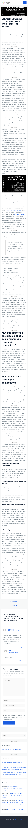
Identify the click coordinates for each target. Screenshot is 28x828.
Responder (22, 647)
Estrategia (12, 29)
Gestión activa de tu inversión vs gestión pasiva (14, 772)
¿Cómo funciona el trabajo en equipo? (16, 809)
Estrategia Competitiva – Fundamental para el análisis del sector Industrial (12, 789)
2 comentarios (5, 29)
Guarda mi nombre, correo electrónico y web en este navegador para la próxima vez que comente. (14, 717)
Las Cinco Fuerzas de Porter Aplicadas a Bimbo (14, 767)
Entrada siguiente (14, 605)
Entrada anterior (14, 601)
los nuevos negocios (19, 214)
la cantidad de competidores (14, 210)
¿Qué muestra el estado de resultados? (11, 774)
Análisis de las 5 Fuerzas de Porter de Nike (12, 769)
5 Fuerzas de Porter (18, 819)
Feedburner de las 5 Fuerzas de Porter (11, 749)
